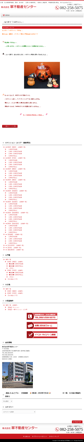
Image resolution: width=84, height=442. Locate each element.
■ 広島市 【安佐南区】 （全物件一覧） (17, 212)
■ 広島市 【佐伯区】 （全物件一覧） (17, 201)
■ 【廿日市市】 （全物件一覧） (15, 245)
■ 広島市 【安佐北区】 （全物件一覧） (17, 223)
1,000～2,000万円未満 (14, 151)
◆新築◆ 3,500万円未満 (16, 264)
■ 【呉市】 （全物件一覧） (14, 247)
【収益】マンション (13, 307)
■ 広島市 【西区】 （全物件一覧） (16, 169)
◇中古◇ (11, 268)
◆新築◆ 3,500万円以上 (16, 266)
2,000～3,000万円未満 (14, 153)
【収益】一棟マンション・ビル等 (17, 309)
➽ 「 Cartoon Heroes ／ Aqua (32, 115)
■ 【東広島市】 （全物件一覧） (15, 250)
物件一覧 (8, 259)
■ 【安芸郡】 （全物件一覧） (14, 234)
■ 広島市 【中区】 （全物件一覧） (16, 158)
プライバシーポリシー (40, 436)
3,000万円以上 (12, 156)
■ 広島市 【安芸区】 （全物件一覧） (17, 191)
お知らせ (27, 436)
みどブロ (12, 27)
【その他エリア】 (12, 279)
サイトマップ (55, 436)
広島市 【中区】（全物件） (15, 270)
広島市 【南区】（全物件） (15, 261)
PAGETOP (77, 422)
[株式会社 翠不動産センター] (19, 7)
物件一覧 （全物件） (12, 305)
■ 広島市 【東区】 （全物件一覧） (16, 180)
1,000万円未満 (12, 149)
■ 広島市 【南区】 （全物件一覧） (16, 147)
